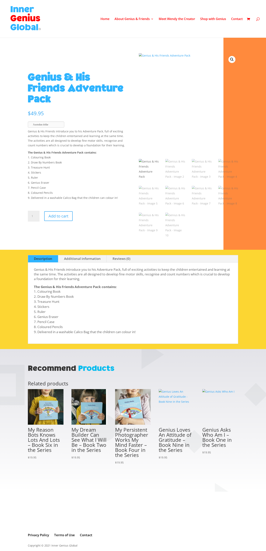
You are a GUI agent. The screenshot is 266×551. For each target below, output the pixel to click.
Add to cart (58, 216)
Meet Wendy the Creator (177, 19)
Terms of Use (64, 535)
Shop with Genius (213, 19)
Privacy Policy (38, 535)
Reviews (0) (121, 258)
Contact (237, 19)
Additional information (82, 258)
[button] (231, 59)
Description (43, 258)
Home (104, 19)
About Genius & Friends (132, 19)
